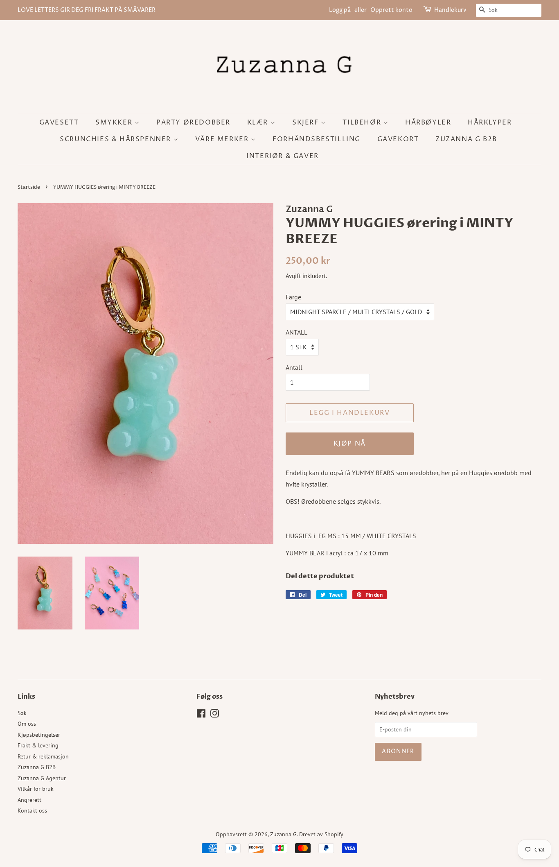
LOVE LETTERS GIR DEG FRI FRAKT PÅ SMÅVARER (87, 10)
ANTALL (296, 332)
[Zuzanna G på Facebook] (201, 715)
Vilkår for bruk (36, 788)
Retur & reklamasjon (43, 756)
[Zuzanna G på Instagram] (214, 715)
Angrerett (29, 800)
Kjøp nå (350, 443)
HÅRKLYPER (490, 122)
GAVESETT (59, 122)
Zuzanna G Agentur (42, 778)
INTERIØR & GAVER (282, 156)
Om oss (27, 723)
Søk (22, 713)
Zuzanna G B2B (466, 139)
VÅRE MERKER (223, 139)
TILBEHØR (363, 122)
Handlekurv (450, 10)
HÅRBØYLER (428, 122)
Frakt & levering (38, 745)
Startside (29, 187)
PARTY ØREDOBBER (193, 122)
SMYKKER (115, 122)
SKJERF (306, 122)
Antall (294, 367)
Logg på (340, 10)
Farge (293, 297)
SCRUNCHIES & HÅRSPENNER (116, 139)
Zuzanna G (283, 834)
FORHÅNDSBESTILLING (317, 139)
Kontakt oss (32, 810)
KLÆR (258, 122)
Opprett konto (391, 10)
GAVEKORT (398, 139)
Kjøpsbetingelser (39, 734)
